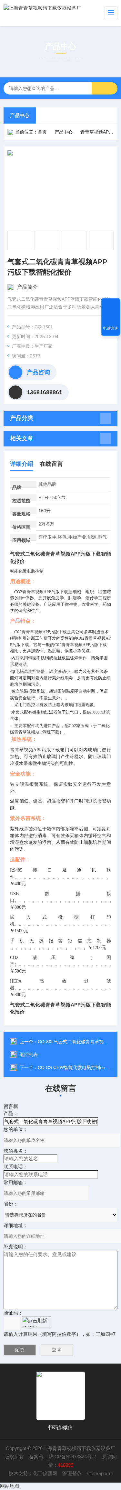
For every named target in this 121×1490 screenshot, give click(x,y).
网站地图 (9, 1486)
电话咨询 (110, 328)
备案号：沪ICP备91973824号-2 (63, 1456)
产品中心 (19, 115)
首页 (42, 132)
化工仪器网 (45, 1473)
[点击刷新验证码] (36, 1321)
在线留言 (51, 464)
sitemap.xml (100, 1473)
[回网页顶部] (111, 305)
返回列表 (29, 1054)
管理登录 (72, 1473)
